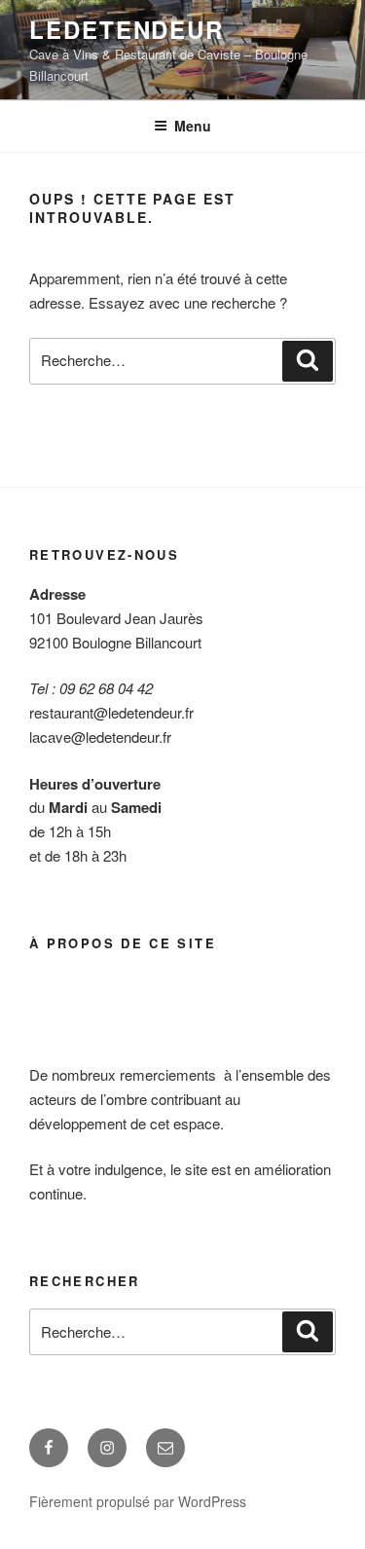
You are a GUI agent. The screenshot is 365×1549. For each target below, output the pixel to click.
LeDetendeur (126, 29)
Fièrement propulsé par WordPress (137, 1501)
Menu (192, 125)
